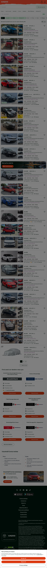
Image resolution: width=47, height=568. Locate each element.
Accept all (23, 558)
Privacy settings (23, 565)
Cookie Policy (39, 554)
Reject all (23, 561)
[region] (23, 559)
